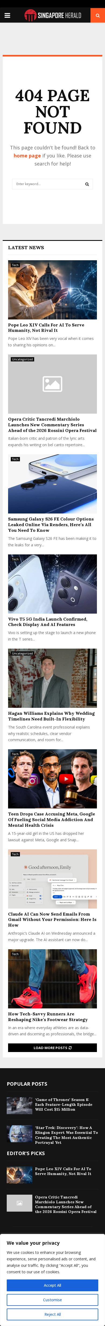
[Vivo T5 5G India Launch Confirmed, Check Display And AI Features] (52, 584)
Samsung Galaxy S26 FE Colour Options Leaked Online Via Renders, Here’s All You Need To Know (51, 524)
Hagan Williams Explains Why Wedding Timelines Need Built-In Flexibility (51, 716)
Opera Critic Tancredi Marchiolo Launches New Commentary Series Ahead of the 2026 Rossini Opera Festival (52, 424)
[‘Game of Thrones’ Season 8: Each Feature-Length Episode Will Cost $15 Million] (19, 1105)
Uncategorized (22, 359)
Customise (52, 1299)
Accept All (52, 1285)
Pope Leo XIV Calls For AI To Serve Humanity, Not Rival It (46, 327)
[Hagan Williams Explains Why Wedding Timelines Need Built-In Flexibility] (52, 678)
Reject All (52, 1314)
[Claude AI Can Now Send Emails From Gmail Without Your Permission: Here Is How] (52, 879)
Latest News (26, 247)
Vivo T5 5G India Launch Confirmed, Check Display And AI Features (47, 621)
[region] (52, 1280)
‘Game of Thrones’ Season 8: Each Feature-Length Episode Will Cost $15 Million (63, 1104)
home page (27, 155)
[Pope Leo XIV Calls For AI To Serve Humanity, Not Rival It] (52, 289)
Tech (15, 265)
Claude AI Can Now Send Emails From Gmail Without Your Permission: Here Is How (52, 919)
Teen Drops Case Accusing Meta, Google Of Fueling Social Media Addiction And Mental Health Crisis (51, 819)
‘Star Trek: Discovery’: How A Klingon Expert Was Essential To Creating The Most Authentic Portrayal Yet (66, 1135)
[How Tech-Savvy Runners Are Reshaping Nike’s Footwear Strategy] (52, 978)
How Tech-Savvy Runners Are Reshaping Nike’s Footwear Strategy (48, 1016)
